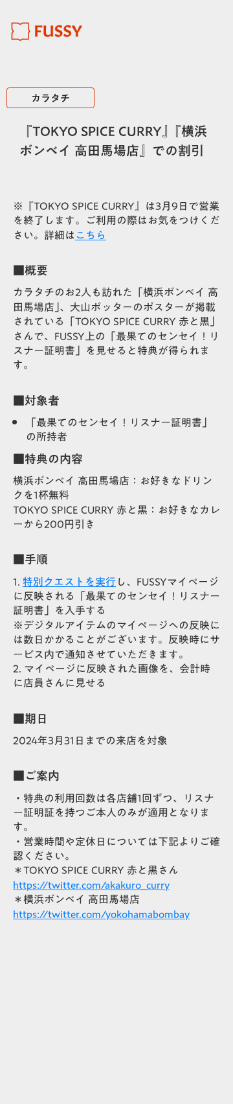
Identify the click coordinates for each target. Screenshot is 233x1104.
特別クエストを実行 (69, 581)
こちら (90, 235)
